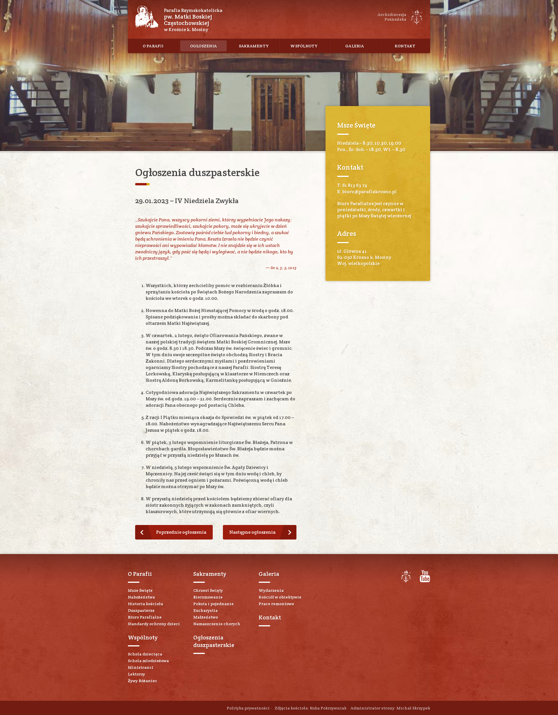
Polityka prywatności (248, 708)
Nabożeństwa (141, 597)
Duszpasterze (141, 610)
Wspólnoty (304, 46)
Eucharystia (205, 610)
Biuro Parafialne (145, 617)
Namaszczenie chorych (216, 623)
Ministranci (140, 667)
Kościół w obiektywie (280, 597)
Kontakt (405, 46)
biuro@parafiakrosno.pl (369, 192)
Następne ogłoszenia (252, 532)
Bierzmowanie (208, 597)
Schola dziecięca (145, 654)
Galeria (354, 46)
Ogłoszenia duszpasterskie (213, 641)
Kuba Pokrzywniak (328, 708)
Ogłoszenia (203, 46)
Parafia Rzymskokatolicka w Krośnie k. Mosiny (193, 20)
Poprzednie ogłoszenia (181, 532)
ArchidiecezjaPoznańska (392, 16)
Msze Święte (140, 590)
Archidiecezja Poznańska (406, 576)
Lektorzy (136, 674)
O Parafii (153, 46)
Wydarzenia (271, 590)
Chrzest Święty (208, 590)
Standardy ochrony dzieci (154, 623)
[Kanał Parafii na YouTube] (425, 580)
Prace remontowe (276, 603)
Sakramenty (254, 46)
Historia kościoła (145, 603)
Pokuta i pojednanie (213, 603)
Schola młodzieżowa (148, 660)
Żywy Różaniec (142, 680)
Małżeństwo (205, 617)
